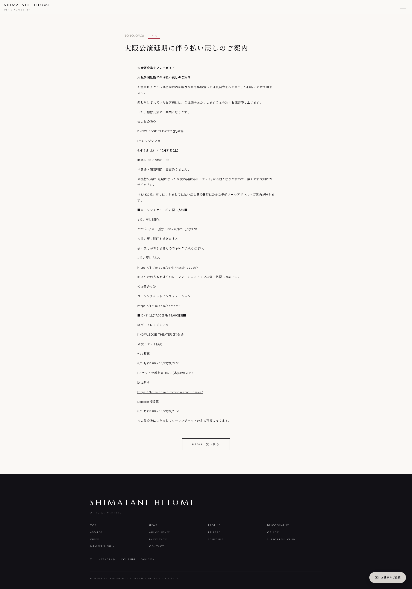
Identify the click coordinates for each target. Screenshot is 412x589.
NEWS (153, 525)
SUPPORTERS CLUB (281, 539)
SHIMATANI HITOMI (27, 7)
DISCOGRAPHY (278, 525)
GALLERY (273, 532)
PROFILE (214, 525)
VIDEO (95, 539)
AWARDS (96, 532)
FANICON (148, 559)
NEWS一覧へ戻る (206, 444)
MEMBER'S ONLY (102, 546)
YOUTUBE (128, 559)
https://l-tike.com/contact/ (158, 305)
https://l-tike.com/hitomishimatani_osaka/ (170, 391)
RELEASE (214, 532)
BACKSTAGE (158, 539)
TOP (93, 525)
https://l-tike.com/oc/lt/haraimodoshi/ (167, 267)
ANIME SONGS (160, 532)
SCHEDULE (216, 539)
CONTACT (156, 546)
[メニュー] (403, 7)
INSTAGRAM (107, 559)
